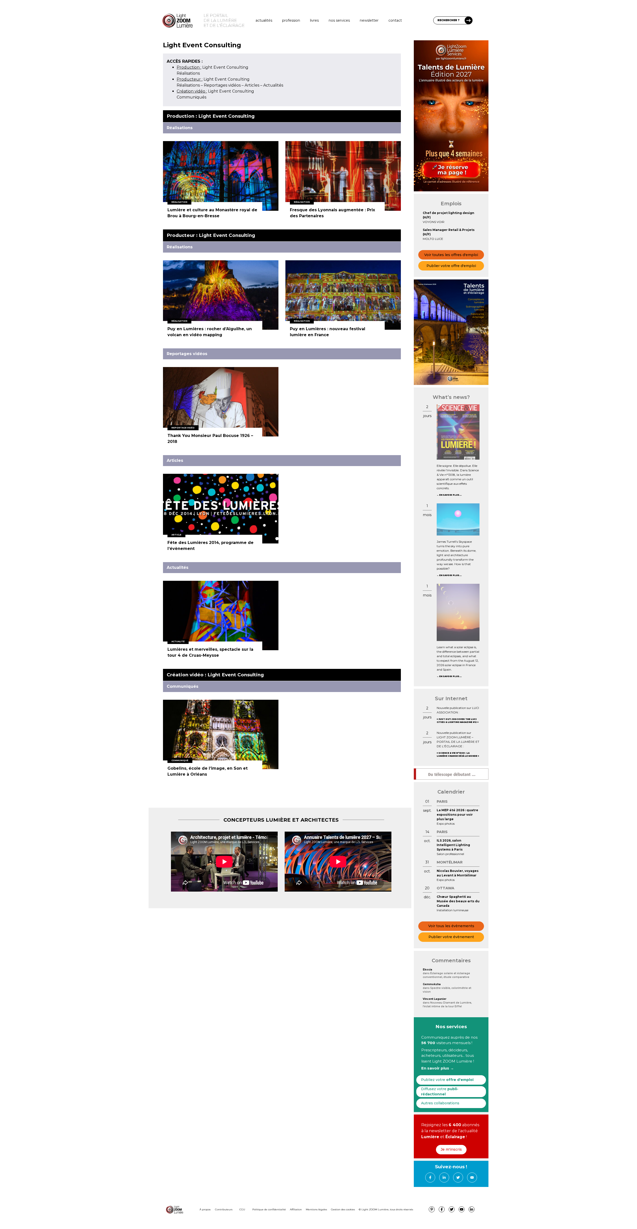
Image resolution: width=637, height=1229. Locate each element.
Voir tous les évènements (451, 926)
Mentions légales (316, 1209)
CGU (242, 1209)
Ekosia (427, 969)
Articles (252, 85)
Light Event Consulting (212, 67)
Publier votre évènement (451, 937)
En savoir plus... (450, 495)
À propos (205, 1209)
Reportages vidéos (222, 85)
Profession (291, 20)
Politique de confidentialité (269, 1209)
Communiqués (191, 97)
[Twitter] (458, 1177)
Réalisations (188, 73)
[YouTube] (472, 1177)
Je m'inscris (451, 1149)
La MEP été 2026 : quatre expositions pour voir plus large (457, 814)
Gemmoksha (432, 984)
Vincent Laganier (434, 999)
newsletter (369, 20)
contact (395, 20)
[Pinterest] (432, 1209)
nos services (339, 20)
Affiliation (296, 1209)
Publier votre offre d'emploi (451, 266)
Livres (314, 20)
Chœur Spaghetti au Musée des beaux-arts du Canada (458, 901)
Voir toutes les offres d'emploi (451, 255)
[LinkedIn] (444, 1177)
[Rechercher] (469, 20)
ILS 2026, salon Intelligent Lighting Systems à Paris (453, 845)
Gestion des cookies (343, 1209)
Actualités (264, 20)
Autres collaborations (440, 1103)
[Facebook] (430, 1177)
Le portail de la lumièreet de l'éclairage (224, 20)
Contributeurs (223, 1209)
